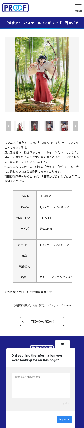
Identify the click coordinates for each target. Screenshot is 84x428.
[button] (78, 8)
